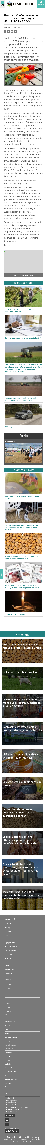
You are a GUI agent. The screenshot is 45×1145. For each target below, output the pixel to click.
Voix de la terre (10, 970)
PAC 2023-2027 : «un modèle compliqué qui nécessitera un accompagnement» (22, 399)
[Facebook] (7, 1124)
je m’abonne (9, 1115)
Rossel (7, 1026)
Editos (7, 966)
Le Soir (7, 1041)
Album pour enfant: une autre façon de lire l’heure (22, 497)
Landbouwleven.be (11, 1131)
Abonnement (9, 1007)
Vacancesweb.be (11, 1037)
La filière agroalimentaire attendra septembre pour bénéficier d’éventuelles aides (20, 840)
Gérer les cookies (11, 1015)
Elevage (7, 928)
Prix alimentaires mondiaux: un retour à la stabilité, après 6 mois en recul (21, 557)
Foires (7, 962)
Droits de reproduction (19, 1139)
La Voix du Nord (10, 1072)
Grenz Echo (9, 1068)
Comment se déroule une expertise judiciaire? (23, 338)
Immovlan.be (9, 1034)
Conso (5, 28)
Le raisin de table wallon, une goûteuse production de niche (20, 310)
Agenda (7, 988)
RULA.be (8, 1083)
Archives (8, 1011)
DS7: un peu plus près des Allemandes (20, 427)
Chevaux (8, 958)
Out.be (7, 1056)
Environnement (10, 950)
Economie (8, 931)
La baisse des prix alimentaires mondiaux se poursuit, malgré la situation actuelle (21, 703)
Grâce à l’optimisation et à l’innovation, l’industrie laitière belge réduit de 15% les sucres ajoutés (20, 869)
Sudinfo (8, 1064)
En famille (8, 973)
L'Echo (7, 1060)
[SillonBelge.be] (21, 4)
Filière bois (9, 954)
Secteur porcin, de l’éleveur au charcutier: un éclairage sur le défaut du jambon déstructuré (23, 586)
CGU (6, 1000)
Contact (7, 1003)
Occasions (8, 984)
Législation (9, 939)
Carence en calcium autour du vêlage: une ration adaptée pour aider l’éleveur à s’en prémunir (21, 527)
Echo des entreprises (12, 947)
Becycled (8, 1087)
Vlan (6, 1076)
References (9, 1049)
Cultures (8, 924)
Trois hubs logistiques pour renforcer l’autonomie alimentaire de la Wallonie (22, 895)
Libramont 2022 (11, 441)
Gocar (7, 1030)
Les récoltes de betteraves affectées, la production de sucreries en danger (18, 812)
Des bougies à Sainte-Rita (15, 614)
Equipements (10, 943)
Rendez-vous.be (11, 1079)
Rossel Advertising (11, 1045)
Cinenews (8, 1053)
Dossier (24, 435)
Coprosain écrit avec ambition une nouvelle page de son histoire (22, 728)
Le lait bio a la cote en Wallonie (21, 672)
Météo (7, 992)
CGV (6, 996)
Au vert (7, 935)
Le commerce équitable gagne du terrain (22, 783)
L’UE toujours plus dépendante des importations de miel (20, 756)
